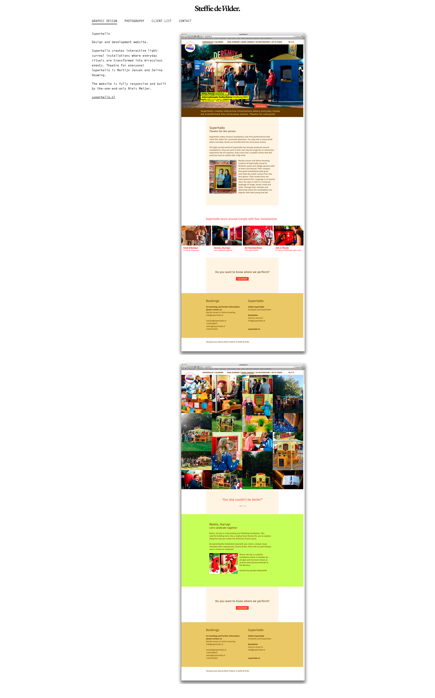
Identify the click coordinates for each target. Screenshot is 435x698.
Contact (185, 21)
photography (134, 21)
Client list (162, 21)
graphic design (104, 21)
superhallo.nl (103, 97)
